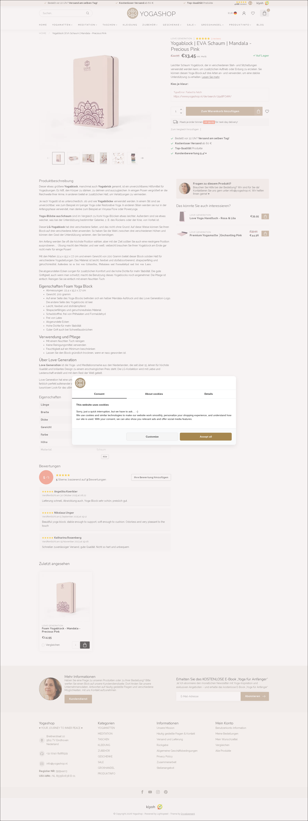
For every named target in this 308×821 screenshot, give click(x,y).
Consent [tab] (99, 393)
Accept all (206, 436)
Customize (152, 436)
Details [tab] (208, 393)
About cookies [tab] (154, 393)
